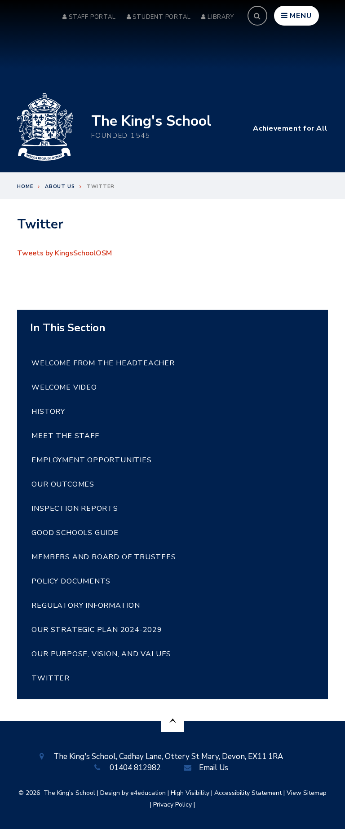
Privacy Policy (172, 804)
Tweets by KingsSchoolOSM (64, 253)
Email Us (213, 768)
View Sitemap (307, 793)
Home (25, 186)
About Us (60, 186)
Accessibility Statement (248, 793)
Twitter (101, 186)
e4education (148, 793)
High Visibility (190, 793)
